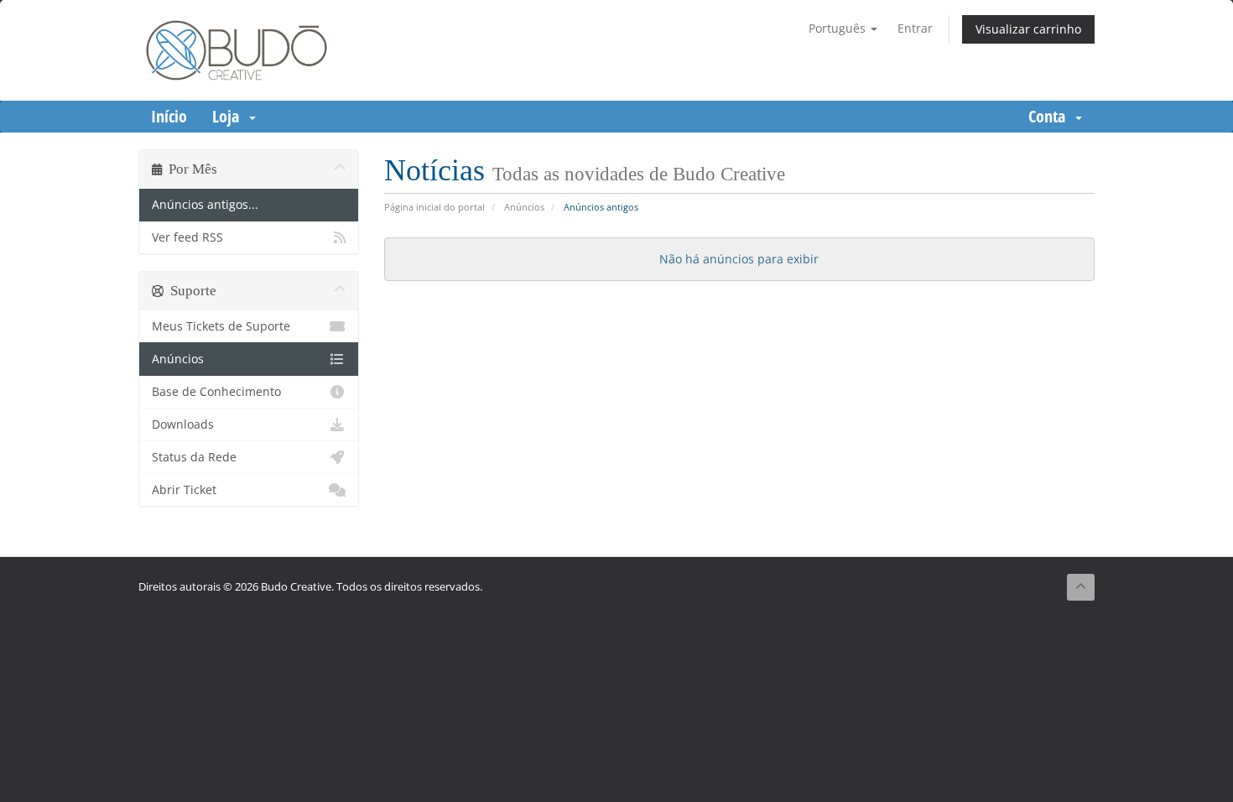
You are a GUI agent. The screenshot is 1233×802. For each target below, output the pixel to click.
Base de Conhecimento (216, 391)
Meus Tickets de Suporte (221, 326)
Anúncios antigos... (205, 204)
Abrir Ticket (184, 489)
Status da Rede (194, 457)
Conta (1051, 116)
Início (169, 116)
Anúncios (524, 206)
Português (839, 28)
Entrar (915, 28)
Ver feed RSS (187, 237)
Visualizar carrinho (1028, 29)
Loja (229, 116)
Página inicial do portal (434, 206)
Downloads (183, 424)
